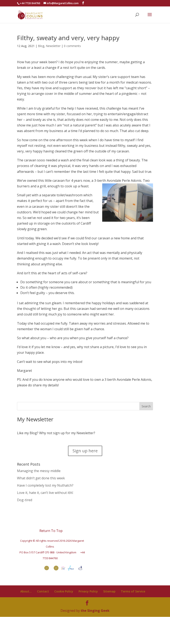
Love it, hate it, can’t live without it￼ (45, 492)
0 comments (72, 46)
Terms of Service (133, 591)
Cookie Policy (63, 591)
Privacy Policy (88, 591)
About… (26, 591)
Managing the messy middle (39, 471)
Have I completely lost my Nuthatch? (45, 485)
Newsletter (53, 46)
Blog (41, 46)
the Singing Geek (95, 610)
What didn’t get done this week (41, 478)
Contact (43, 591)
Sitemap (109, 591)
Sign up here (85, 451)
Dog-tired (24, 500)
